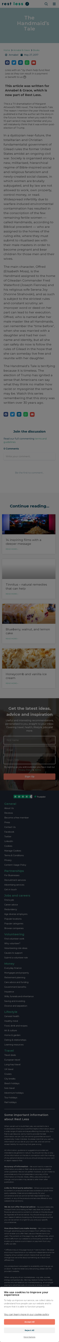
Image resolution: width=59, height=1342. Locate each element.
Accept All (29, 1322)
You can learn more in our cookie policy (26, 1314)
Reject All (29, 1330)
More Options (29, 1337)
